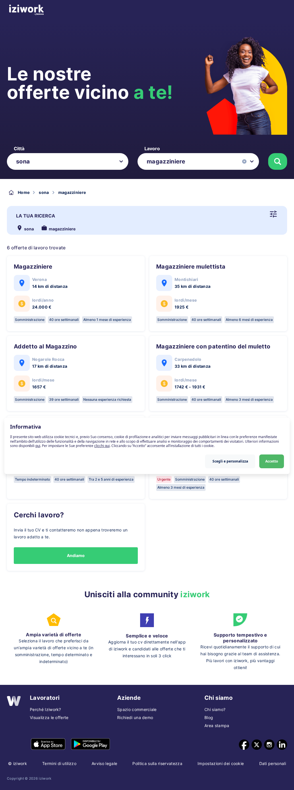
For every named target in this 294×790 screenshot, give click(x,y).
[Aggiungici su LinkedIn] (282, 744)
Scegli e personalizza (230, 461)
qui (37, 445)
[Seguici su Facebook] (244, 744)
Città (19, 148)
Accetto (271, 461)
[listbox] (67, 161)
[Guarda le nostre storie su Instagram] (269, 744)
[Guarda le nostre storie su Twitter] (257, 744)
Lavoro (152, 148)
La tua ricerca (35, 216)
